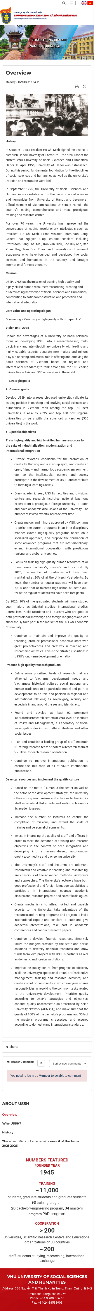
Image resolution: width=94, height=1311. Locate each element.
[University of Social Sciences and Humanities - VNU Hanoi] (5, 15)
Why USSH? (11, 1123)
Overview (9, 1114)
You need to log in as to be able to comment (45, 1075)
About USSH (15, 1103)
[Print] (77, 86)
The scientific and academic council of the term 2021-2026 (40, 1143)
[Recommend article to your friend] (71, 86)
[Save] (85, 86)
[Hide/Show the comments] (41, 1063)
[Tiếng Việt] (90, 3)
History (7, 1132)
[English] (84, 3)
